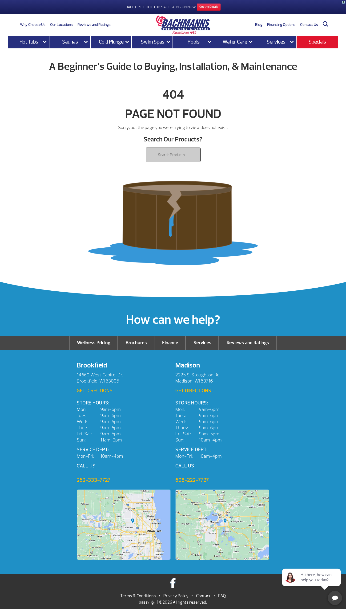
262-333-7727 (93, 480)
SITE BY (144, 603)
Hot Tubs (29, 42)
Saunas (70, 42)
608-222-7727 (192, 480)
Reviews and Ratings (94, 24)
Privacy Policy (176, 596)
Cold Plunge (111, 42)
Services (276, 42)
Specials (317, 42)
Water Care (235, 42)
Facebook (173, 583)
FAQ (222, 596)
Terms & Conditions (138, 596)
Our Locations (61, 24)
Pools (194, 42)
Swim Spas (152, 42)
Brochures (136, 343)
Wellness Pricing (93, 343)
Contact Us (309, 24)
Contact (203, 596)
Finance (170, 343)
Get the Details (208, 7)
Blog (258, 24)
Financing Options (281, 24)
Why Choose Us (32, 24)
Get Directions (95, 391)
